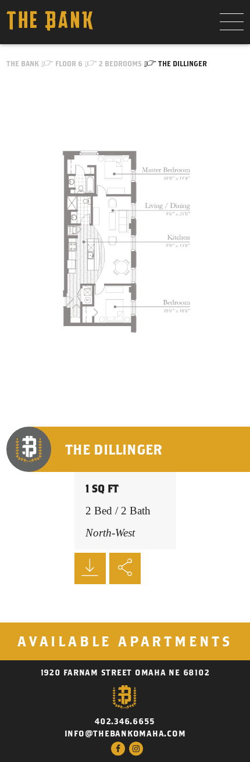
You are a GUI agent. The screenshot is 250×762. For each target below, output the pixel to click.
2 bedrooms (120, 63)
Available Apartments (125, 641)
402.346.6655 (125, 721)
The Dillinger (182, 63)
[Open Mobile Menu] (232, 22)
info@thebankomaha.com (125, 733)
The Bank (22, 63)
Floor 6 (69, 63)
